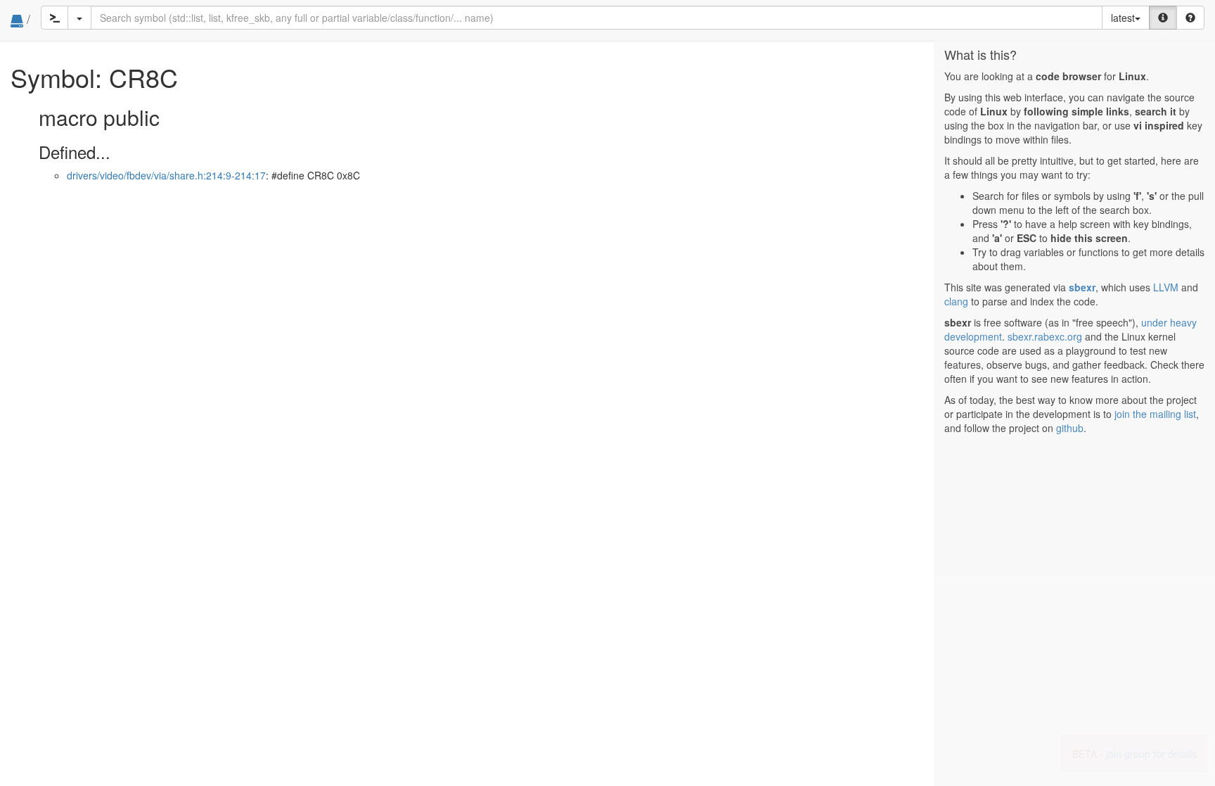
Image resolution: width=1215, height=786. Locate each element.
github (1070, 428)
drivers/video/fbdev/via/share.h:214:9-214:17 (166, 175)
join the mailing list (1155, 414)
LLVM (1165, 287)
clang (956, 301)
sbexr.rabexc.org (1045, 336)
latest (1123, 18)
